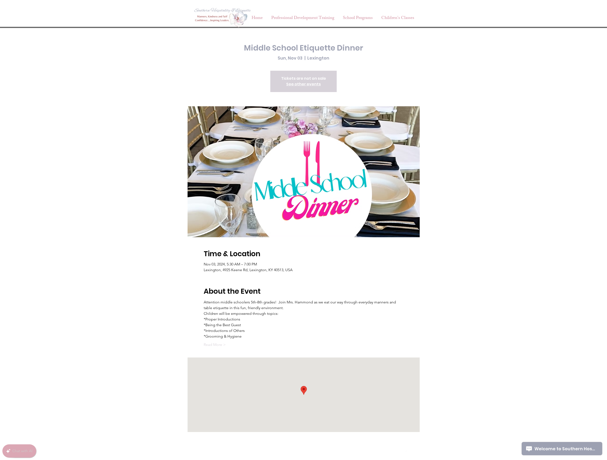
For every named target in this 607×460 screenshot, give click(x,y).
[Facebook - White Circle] (399, 453)
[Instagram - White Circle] (408, 453)
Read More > (215, 344)
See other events (303, 84)
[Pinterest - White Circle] (417, 453)
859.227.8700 (372, 453)
